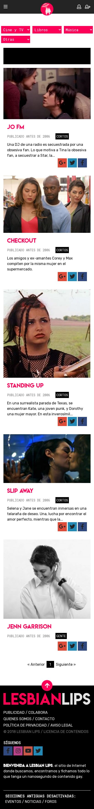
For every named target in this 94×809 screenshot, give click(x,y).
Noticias (33, 801)
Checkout (21, 240)
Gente (61, 636)
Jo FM (15, 127)
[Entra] (79, 7)
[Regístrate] (87, 7)
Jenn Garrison (29, 626)
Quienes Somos (17, 719)
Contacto (45, 719)
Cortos (62, 136)
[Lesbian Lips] (47, 9)
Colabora (38, 712)
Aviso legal (61, 725)
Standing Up (25, 385)
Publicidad (14, 712)
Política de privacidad (25, 725)
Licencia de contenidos (66, 731)
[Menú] (5, 7)
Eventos (13, 801)
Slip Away (20, 491)
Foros (51, 801)
